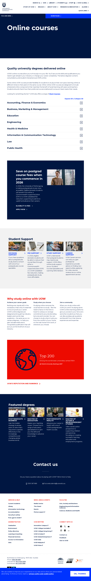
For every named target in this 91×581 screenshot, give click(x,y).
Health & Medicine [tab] (17, 128)
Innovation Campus (40, 525)
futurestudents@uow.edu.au (54, 483)
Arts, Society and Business (68, 503)
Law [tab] (9, 141)
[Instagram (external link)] (61, 530)
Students (61, 3)
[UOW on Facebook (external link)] (61, 526)
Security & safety (14, 515)
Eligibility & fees (23, 206)
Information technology (16, 509)
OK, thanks (80, 574)
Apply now (20, 209)
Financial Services (14, 537)
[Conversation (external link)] (68, 530)
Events (36, 509)
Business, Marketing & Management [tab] (27, 109)
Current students (14, 503)
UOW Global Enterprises (42, 537)
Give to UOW (63, 540)
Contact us (63, 535)
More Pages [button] (55, 16)
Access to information (15, 539)
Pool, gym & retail (14, 518)
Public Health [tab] (15, 148)
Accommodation (14, 512)
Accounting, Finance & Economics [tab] (26, 102)
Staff (71, 3)
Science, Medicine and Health (69, 511)
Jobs (9, 542)
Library (52, 3)
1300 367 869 (32, 483)
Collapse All (78, 99)
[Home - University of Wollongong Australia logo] (7, 7)
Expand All (69, 99)
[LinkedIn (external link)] (65, 530)
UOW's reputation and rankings (22, 384)
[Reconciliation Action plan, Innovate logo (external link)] (60, 560)
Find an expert (39, 512)
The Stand (37, 506)
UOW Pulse (38, 545)
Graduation (12, 525)
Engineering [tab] (14, 122)
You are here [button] (6, 16)
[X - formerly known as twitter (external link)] (65, 526)
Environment (12, 528)
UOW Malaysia (38, 542)
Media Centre (38, 503)
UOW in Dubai (38, 534)
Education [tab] (13, 115)
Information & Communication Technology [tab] (31, 135)
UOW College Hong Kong (42, 531)
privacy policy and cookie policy (41, 574)
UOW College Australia (41, 528)
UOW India (37, 539)
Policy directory (13, 531)
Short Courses (54, 94)
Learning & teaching (15, 534)
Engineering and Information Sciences (69, 507)
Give (44, 3)
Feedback (62, 538)
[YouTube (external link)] (68, 526)
